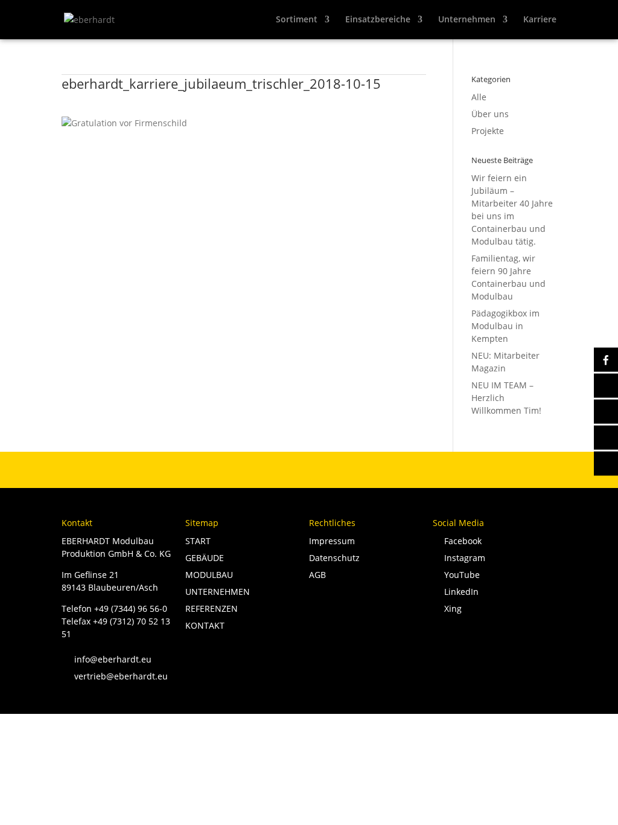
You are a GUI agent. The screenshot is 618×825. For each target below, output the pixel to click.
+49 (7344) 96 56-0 (130, 608)
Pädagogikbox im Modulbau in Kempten (505, 325)
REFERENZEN (211, 608)
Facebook (460, 541)
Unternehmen (466, 20)
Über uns (490, 114)
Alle (478, 97)
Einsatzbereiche (377, 20)
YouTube (459, 574)
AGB (317, 574)
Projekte (487, 130)
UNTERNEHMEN (217, 591)
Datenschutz (334, 557)
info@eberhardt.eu (106, 659)
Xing (450, 608)
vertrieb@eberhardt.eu (115, 676)
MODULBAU (209, 574)
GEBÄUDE (204, 557)
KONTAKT (205, 625)
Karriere (539, 20)
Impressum (332, 541)
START (198, 541)
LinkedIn (459, 591)
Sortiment (296, 20)
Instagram (462, 557)
